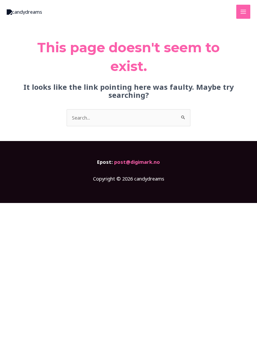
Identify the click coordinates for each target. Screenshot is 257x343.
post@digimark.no (137, 161)
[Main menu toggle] (243, 12)
